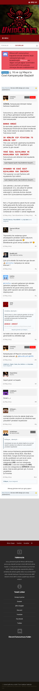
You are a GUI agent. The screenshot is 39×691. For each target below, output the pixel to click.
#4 (36, 296)
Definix (12, 276)
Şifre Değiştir (19, 606)
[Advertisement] (20, 81)
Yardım (19, 543)
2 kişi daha (30, 364)
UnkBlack (13, 391)
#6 (36, 360)
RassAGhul (13, 373)
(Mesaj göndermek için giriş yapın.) (19, 488)
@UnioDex (10, 263)
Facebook (19, 619)
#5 (36, 339)
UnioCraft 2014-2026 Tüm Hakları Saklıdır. (18, 684)
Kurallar (26, 543)
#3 (36, 269)
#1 (36, 215)
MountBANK (16, 219)
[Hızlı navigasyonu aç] (37, 45)
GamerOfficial (15, 228)
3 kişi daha (25, 219)
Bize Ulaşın (11, 543)
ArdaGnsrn (6, 364)
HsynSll (5, 219)
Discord (23, 60)
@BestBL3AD (23, 356)
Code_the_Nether (19, 364)
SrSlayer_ (13, 409)
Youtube (19, 614)
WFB (11, 303)
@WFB (31, 356)
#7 (36, 384)
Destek (19, 601)
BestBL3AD (13, 253)
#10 (35, 477)
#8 (36, 402)
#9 (36, 424)
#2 (36, 246)
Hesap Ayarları (19, 597)
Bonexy (10, 219)
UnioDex (13, 97)
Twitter (19, 623)
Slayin (12, 364)
